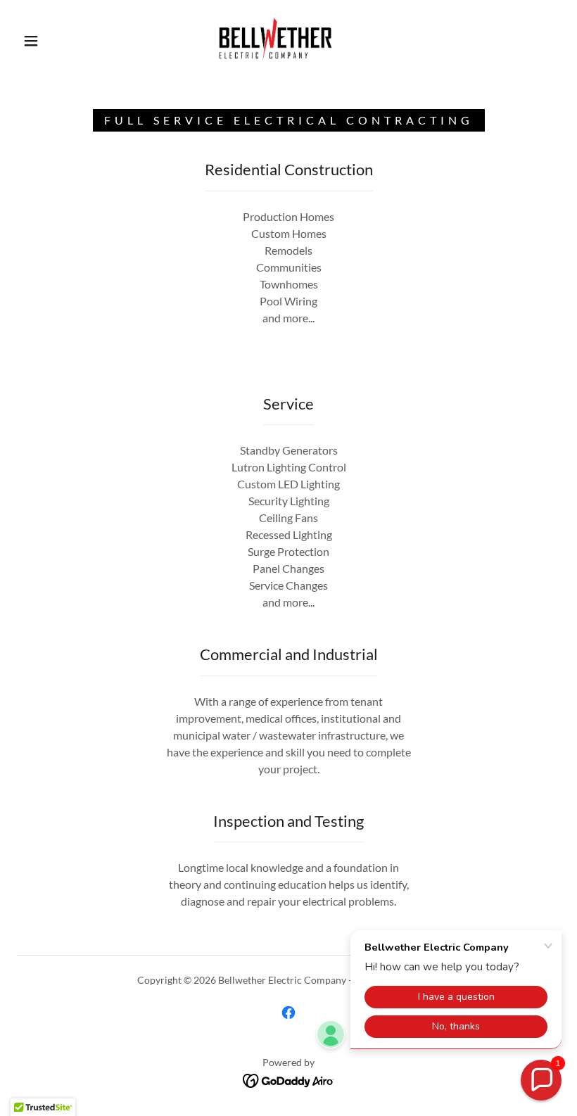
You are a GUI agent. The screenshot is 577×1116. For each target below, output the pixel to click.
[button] (31, 41)
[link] (275, 39)
